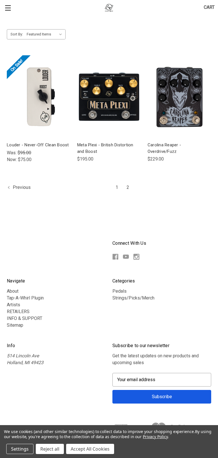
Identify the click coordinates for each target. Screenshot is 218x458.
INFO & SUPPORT (24, 318)
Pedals (119, 291)
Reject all (49, 449)
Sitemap (15, 325)
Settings (20, 449)
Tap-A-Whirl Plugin (25, 298)
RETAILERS (18, 311)
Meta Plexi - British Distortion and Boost (105, 148)
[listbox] (45, 34)
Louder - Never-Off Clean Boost (38, 144)
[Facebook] (115, 257)
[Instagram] (136, 257)
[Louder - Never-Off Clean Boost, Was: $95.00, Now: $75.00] (39, 97)
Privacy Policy (155, 436)
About (12, 291)
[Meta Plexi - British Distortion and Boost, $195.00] (109, 97)
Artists (13, 304)
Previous (21, 187)
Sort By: (17, 34)
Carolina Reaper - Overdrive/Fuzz (164, 148)
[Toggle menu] (8, 8)
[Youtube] (126, 257)
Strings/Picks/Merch (133, 298)
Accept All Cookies (90, 449)
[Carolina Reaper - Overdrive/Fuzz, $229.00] (179, 97)
